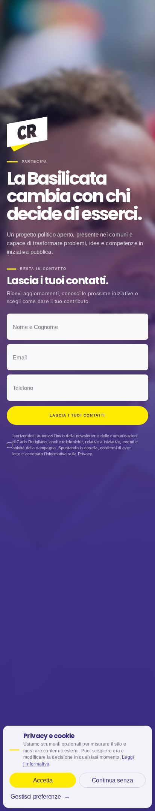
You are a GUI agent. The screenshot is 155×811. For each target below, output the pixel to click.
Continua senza (112, 780)
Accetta (43, 780)
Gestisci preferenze (40, 796)
